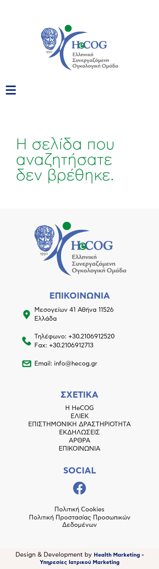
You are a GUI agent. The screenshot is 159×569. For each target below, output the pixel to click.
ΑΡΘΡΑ (79, 440)
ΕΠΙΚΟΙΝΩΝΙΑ (79, 449)
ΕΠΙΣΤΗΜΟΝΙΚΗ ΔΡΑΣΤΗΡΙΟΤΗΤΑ (79, 424)
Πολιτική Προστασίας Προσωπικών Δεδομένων (79, 521)
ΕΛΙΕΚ (80, 416)
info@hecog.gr (75, 364)
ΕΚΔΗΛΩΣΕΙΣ (79, 432)
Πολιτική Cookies (79, 509)
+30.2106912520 (91, 336)
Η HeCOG (79, 408)
